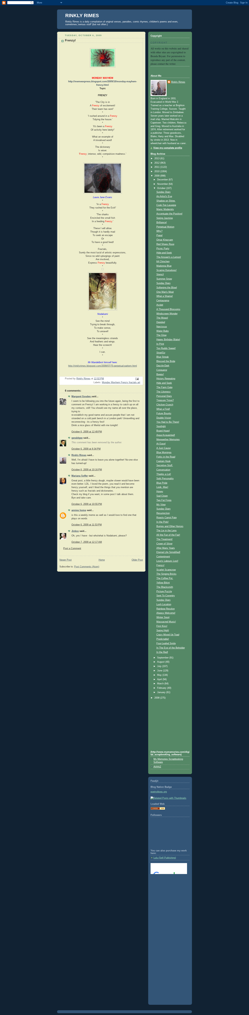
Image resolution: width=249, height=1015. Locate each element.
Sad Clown (162, 496)
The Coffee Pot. (164, 578)
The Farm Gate (164, 387)
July (159, 666)
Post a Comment (72, 548)
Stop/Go (160, 352)
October (161, 188)
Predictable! (162, 639)
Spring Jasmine (164, 218)
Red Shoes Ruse (165, 244)
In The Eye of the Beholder (170, 648)
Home (102, 560)
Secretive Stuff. (164, 465)
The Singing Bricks (166, 574)
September (163, 657)
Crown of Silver (164, 543)
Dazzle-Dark (162, 365)
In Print (160, 344)
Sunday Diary (163, 192)
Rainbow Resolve (165, 609)
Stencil (160, 274)
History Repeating (165, 378)
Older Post (137, 560)
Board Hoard (163, 431)
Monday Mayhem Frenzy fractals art (121, 382)
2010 (157, 171)
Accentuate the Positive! (169, 213)
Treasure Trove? (165, 400)
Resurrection (163, 513)
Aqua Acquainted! (165, 435)
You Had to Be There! (167, 422)
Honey (159, 491)
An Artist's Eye (164, 196)
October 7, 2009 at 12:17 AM (86, 542)
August (161, 662)
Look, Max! (162, 487)
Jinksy (75, 531)
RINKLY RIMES (82, 15)
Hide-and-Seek (164, 253)
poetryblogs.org (159, 791)
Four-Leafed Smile (166, 643)
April (160, 679)
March (160, 683)
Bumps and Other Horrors (169, 526)
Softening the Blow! (166, 287)
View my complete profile (167, 148)
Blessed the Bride (165, 361)
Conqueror (161, 370)
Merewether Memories (168, 439)
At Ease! (161, 443)
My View (161, 504)
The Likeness (163, 391)
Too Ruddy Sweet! (166, 348)
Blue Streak (162, 357)
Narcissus (161, 326)
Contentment (163, 556)
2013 (157, 158)
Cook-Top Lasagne (166, 205)
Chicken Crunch (164, 404)
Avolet (159, 305)
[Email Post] (137, 379)
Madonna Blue (164, 266)
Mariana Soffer (79, 476)
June (160, 670)
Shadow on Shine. (166, 201)
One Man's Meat (165, 292)
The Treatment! (164, 539)
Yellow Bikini (163, 582)
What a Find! (163, 409)
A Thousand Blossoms (168, 309)
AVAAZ (157, 766)
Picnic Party (162, 248)
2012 (157, 163)
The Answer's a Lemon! (168, 257)
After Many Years (165, 548)
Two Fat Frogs (164, 500)
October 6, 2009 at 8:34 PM (86, 449)
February (162, 688)
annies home (78, 510)
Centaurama (162, 300)
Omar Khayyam (164, 240)
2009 (157, 176)
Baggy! (160, 374)
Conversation (163, 470)
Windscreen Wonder (167, 313)
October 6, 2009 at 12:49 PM (86, 431)
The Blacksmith (164, 587)
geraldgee (77, 438)
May (159, 675)
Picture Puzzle (164, 591)
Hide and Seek (164, 383)
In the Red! (162, 652)
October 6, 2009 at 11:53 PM (86, 524)
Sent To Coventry (165, 595)
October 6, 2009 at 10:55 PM (86, 504)
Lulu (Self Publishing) (164, 858)
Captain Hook (163, 461)
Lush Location (163, 604)
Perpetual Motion (165, 227)
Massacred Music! (166, 621)
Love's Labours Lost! (167, 561)
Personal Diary (164, 396)
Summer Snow (164, 279)
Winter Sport (163, 617)
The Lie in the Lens (166, 530)
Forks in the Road (165, 457)
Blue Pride (161, 483)
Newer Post (65, 560)
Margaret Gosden (81, 396)
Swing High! (162, 630)
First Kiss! (161, 626)
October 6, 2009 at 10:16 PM (86, 469)
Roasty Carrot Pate (166, 517)
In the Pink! (162, 522)
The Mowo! (162, 318)
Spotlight (161, 426)
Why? (159, 231)
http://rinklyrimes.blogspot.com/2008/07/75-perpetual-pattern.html (102, 366)
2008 (157, 698)
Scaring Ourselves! (166, 270)
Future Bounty (163, 413)
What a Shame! (164, 296)
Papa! (159, 235)
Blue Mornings (164, 452)
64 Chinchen (163, 261)
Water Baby (162, 331)
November (163, 184)
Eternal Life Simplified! (168, 552)
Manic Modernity (165, 209)
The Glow (161, 335)
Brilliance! (161, 222)
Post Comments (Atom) (86, 566)
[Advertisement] (167, 891)
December (163, 179)
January (161, 692)
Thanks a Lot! (163, 474)
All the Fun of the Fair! (168, 535)
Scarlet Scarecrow (166, 570)
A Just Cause (163, 448)
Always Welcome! (165, 613)
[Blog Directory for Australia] (158, 809)
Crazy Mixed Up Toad (167, 634)
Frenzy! (160, 565)
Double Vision (163, 418)
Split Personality (165, 478)
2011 (157, 167)
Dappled (160, 322)
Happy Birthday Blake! (168, 339)
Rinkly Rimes (78, 455)
